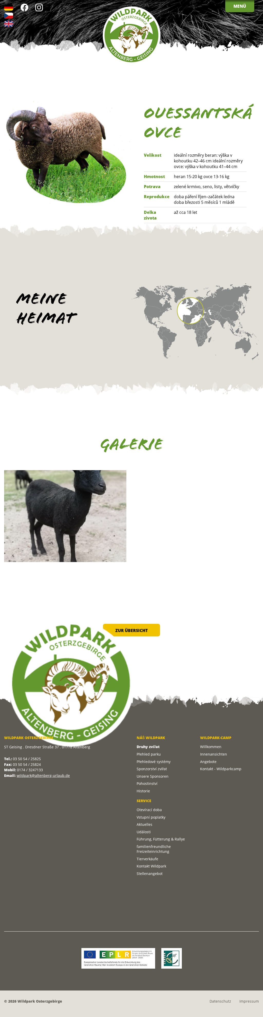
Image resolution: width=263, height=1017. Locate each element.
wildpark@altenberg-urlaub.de (43, 775)
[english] (8, 24)
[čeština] (8, 16)
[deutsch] (8, 8)
